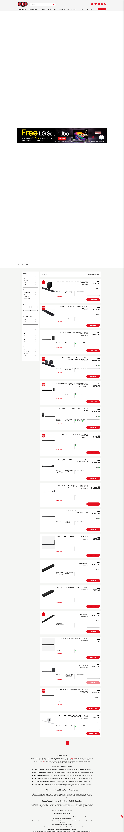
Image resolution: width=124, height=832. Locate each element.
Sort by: (93, 274)
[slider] (24, 310)
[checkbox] (30, 276)
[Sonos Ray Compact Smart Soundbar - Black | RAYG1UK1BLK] (48, 593)
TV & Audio (42, 9)
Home (19, 261)
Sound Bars (30, 261)
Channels (57, 291)
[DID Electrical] (23, 4)
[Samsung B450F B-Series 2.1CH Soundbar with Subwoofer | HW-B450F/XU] (48, 287)
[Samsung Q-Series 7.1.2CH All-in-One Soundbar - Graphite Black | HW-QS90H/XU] (48, 516)
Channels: (57, 444)
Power (57, 420)
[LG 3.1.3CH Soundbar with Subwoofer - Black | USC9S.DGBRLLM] (48, 670)
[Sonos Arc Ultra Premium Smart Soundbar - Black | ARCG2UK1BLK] (48, 619)
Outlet (91, 9)
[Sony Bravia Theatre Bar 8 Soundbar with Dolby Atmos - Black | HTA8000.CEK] (48, 695)
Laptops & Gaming (52, 9)
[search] (54, 4)
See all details (59, 296)
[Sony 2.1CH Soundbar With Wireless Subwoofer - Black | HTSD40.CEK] (48, 414)
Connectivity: (58, 574)
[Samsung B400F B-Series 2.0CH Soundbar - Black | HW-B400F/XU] (48, 312)
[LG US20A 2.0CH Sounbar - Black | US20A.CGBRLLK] (48, 644)
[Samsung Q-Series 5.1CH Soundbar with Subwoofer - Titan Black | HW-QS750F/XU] (48, 465)
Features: (66, 444)
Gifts (87, 9)
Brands (81, 9)
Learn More (83, 344)
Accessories (74, 9)
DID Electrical (72, 758)
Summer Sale (102, 9)
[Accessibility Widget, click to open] (121, 816)
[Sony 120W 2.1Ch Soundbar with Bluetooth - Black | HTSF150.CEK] (48, 440)
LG (43, 761)
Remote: (57, 572)
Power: (57, 446)
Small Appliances (33, 9)
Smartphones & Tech (64, 9)
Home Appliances (22, 9)
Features (66, 291)
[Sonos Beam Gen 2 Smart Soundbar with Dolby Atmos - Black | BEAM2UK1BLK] (48, 568)
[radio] (46, 274)
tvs (65, 758)
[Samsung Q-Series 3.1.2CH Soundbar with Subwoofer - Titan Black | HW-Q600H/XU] (48, 542)
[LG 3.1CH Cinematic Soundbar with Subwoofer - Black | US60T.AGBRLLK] (48, 338)
